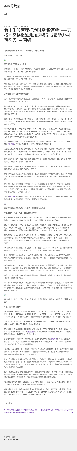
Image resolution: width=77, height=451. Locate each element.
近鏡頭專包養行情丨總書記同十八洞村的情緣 (57, 411)
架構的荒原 (12, 6)
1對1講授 (10, 144)
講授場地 (30, 332)
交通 (54, 275)
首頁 (5, 14)
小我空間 (54, 339)
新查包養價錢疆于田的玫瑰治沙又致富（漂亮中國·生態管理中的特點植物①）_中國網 (20, 411)
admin (26, 26)
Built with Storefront (11, 439)
